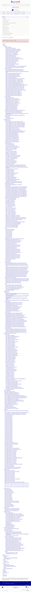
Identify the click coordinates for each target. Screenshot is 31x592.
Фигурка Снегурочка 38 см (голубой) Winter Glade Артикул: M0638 (14, 318)
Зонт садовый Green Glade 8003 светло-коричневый (12, 179)
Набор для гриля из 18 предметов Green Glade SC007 (13, 215)
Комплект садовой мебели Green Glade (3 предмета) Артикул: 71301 (13, 399)
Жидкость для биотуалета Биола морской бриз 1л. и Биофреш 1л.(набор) (15, 78)
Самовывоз (5, 556)
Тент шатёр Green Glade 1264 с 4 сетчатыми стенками (12, 448)
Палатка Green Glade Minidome (9, 491)
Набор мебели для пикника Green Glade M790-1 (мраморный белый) (15, 388)
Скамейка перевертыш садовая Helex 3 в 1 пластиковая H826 (14, 184)
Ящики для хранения (7, 185)
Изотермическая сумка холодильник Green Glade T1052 (13, 254)
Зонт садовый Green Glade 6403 (10, 176)
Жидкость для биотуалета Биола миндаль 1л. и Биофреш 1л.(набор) (14, 81)
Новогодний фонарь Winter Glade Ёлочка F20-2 (12, 309)
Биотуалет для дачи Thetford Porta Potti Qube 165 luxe (13, 57)
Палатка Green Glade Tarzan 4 (8, 497)
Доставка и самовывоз (6, 555)
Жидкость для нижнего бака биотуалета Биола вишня (13, 75)
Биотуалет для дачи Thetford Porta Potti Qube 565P (12, 60)
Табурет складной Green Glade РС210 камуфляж (12, 353)
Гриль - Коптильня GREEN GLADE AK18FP (11, 199)
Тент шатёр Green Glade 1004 (8, 415)
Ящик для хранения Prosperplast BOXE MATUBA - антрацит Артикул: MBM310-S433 (16, 186)
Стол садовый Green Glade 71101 (9, 406)
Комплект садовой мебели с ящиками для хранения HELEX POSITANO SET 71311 (15, 395)
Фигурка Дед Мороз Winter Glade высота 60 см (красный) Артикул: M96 (15, 319)
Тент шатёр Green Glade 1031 (8, 433)
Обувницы (6, 551)
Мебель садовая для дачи (6, 24)
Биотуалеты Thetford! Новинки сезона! (9, 565)
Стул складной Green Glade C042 (10, 376)
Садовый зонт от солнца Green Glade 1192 (11, 154)
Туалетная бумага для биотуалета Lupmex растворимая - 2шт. (14, 92)
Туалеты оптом (23, 13)
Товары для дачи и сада (7, 119)
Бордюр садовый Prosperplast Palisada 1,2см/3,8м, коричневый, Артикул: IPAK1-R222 (17, 273)
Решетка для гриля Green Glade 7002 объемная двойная (13, 223)
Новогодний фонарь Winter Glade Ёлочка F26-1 (12, 305)
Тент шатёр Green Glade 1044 (8, 431)
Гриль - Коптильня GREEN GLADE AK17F (11, 198)
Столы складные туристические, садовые (10, 361)
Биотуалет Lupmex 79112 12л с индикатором (11, 53)
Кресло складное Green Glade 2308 (10, 345)
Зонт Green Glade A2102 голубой (10, 163)
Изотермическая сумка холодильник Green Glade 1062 (13, 250)
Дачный (27, 590)
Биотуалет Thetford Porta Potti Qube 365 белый (12, 59)
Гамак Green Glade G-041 (9, 233)
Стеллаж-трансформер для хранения (8, 33)
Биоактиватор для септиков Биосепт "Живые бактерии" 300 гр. (14, 111)
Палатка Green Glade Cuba (8, 489)
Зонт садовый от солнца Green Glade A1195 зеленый (12, 156)
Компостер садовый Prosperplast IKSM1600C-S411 (12, 136)
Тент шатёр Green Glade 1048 (8, 440)
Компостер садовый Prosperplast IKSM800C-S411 (12, 134)
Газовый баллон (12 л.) (9, 523)
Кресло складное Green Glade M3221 (10, 344)
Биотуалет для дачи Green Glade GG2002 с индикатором (13, 49)
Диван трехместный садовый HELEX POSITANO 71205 (12, 393)
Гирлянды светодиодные (8, 327)
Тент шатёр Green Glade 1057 (8, 434)
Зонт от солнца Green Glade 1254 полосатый (11, 145)
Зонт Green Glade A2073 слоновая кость (11, 160)
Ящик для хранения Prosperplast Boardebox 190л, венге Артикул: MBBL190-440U (16, 196)
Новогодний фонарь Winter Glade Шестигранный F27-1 (13, 307)
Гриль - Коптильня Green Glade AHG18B (11, 212)
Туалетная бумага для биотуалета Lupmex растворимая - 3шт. (14, 93)
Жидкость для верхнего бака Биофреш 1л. (11, 77)
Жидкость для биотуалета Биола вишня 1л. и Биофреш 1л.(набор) (14, 80)
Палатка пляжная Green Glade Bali (9, 506)
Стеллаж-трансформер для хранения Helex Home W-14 (12, 528)
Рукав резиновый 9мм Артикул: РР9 (10, 525)
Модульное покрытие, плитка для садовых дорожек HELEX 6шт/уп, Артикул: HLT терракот (17, 278)
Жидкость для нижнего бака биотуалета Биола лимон (13, 74)
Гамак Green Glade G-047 (9, 234)
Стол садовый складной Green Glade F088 (11, 370)
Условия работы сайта (6, 572)
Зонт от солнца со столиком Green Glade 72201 (12, 157)
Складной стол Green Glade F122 (10, 362)
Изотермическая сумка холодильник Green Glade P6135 (13, 249)
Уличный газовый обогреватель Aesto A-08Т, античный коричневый (15, 515)
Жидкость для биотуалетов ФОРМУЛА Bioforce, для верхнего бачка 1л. (15, 70)
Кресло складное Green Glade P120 (10, 340)
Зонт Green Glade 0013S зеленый (10, 144)
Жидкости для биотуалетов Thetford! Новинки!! (10, 566)
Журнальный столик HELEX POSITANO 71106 (10, 407)
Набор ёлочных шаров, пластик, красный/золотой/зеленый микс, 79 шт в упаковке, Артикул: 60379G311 (16, 297)
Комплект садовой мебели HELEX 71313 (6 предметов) (12, 398)
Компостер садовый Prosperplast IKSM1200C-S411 (12, 135)
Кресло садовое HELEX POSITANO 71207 (10, 391)
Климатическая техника (6, 31)
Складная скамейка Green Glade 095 (10, 379)
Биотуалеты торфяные (8, 96)
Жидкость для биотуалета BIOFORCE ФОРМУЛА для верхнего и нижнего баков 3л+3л (17, 84)
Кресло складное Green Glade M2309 (10, 356)
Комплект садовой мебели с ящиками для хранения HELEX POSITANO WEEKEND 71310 (16, 396)
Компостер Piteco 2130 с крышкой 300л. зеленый (12, 140)
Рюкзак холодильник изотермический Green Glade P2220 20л (14, 240)
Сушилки (5, 567)
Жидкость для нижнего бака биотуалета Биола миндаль (13, 76)
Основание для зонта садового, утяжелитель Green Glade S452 (14, 182)
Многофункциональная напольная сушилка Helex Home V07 (13, 531)
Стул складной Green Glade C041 (10, 375)
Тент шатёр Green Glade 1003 (8, 432)
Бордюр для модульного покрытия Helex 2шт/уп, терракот (13, 281)
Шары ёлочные (7, 292)
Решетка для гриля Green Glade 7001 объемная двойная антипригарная (15, 221)
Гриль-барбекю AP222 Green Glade (10, 203)
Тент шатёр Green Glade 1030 (8, 422)
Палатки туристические (6, 28)
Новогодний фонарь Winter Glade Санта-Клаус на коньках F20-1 (14, 304)
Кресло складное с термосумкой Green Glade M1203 (12, 336)
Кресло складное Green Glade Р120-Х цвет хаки (12, 341)
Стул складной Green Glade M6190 (10, 360)
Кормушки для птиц (5, 30)
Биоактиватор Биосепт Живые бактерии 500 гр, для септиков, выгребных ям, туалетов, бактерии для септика (17, 113)
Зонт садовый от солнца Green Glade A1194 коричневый (13, 155)
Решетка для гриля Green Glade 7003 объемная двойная (13, 222)
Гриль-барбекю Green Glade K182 (10, 202)
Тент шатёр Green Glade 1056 (8, 438)
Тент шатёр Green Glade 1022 (8, 418)
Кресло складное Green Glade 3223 (10, 343)
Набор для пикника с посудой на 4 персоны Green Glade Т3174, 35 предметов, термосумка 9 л (17, 483)
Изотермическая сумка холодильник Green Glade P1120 (13, 256)
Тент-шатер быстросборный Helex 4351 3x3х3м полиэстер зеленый (13, 457)
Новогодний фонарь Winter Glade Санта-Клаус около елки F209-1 (14, 302)
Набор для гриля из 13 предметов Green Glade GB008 (13, 216)
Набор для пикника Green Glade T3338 (10, 473)
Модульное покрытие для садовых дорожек (10, 277)
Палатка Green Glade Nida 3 (8, 493)
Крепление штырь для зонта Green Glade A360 (12, 168)
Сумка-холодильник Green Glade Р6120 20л (11, 248)
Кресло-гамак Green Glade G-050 (10, 230)
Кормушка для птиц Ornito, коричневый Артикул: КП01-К (12, 509)
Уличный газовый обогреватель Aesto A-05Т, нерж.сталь (13, 521)
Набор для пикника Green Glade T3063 (10, 474)
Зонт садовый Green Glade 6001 (10, 169)
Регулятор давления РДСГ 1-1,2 (10, 524)
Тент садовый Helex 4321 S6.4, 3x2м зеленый (10, 452)
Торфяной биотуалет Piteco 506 (10, 97)
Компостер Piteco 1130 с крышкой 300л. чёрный (12, 138)
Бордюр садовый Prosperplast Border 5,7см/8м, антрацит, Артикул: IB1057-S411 (16, 275)
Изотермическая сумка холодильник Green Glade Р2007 (13, 241)
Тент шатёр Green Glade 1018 (8, 417)
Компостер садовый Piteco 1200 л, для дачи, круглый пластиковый (14, 121)
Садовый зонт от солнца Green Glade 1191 (11, 153)
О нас (12, 13)
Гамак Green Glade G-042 (9, 231)
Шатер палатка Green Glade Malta (9, 466)
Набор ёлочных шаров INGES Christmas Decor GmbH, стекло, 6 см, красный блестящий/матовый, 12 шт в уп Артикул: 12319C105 (17, 293)
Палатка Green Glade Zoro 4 (8, 496)
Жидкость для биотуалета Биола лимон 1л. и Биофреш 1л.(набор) (14, 79)
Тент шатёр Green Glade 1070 (8, 439)
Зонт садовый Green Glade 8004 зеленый (11, 180)
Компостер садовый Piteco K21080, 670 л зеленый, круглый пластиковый (15, 126)
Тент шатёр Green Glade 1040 (8, 423)
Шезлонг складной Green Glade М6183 (11, 357)
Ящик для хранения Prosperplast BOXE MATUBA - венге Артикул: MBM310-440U (16, 187)
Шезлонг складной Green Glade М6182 (11, 358)
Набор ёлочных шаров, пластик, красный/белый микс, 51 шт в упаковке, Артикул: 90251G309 (16, 299)
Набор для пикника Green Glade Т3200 (10, 477)
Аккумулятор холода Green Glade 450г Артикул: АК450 (13, 239)
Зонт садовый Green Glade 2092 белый (11, 162)
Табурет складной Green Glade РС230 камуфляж (12, 355)
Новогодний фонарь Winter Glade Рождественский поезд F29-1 (14, 306)
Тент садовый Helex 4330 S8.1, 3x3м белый (10, 455)
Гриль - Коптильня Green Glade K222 (10, 205)
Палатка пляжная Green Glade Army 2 (10, 492)
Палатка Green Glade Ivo (8, 503)
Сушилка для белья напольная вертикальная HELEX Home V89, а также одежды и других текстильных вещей (17, 534)
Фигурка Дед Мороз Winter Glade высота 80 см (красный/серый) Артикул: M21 (16, 326)
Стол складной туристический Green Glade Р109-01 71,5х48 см (14, 380)
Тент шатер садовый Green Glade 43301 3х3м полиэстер (12, 468)
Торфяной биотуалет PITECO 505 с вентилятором (12, 101)
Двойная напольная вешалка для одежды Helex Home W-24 (13, 539)
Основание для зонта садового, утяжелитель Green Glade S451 (14, 181)
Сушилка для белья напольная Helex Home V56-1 (12, 535)
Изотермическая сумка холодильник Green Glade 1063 (13, 251)
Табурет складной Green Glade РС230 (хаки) (11, 354)
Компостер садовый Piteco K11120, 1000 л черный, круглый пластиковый (15, 123)
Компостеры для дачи (8, 120)
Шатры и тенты (6, 409)
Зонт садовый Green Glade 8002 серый (11, 178)
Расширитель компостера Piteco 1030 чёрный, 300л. (12, 139)
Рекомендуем (4, 571)
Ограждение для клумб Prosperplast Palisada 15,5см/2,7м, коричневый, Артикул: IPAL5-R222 (17, 265)
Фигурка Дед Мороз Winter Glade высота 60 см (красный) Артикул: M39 (15, 322)
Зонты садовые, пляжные (8, 142)
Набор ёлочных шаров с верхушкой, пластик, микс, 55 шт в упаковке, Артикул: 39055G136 (17, 300)
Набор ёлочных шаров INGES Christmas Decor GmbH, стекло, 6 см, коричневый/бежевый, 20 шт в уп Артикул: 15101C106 (17, 295)
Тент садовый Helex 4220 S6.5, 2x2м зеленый (10, 451)
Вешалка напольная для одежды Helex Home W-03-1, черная (13, 537)
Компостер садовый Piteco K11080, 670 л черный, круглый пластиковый (15, 125)
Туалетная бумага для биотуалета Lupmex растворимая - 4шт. (14, 94)
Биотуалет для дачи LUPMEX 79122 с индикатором (12, 51)
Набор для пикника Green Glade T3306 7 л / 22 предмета (12, 471)
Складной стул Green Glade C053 (10, 373)
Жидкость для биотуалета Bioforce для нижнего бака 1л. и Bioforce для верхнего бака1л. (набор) (17, 71)
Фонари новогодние (7, 301)
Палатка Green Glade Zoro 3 (8, 495)
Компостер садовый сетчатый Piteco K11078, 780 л (12, 127)
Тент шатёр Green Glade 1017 (8, 416)
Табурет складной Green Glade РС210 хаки (11, 352)
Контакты (8, 13)
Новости (4, 13)
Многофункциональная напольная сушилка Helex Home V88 (13, 532)
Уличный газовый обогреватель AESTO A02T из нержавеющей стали (15, 514)
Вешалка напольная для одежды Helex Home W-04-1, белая (13, 538)
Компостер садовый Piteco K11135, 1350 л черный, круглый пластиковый (15, 124)
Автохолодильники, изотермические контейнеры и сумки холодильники (14, 238)
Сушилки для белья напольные (9, 530)
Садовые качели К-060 (9, 237)
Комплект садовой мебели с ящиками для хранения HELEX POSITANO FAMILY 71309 (15, 397)
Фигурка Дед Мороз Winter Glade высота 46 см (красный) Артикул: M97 (15, 316)
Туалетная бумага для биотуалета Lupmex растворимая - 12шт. (14, 95)
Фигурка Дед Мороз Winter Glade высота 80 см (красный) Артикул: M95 (15, 324)
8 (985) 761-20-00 (15, 7)
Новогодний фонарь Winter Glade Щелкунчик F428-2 (12, 308)
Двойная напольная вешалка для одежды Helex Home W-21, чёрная (14, 550)
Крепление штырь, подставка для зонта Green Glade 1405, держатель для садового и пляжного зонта (17, 167)
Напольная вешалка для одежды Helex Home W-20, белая (13, 549)
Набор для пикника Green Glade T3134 (10, 476)
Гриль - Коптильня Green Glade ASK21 (11, 214)
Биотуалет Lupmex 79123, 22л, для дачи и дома (12, 52)
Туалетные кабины (7, 116)
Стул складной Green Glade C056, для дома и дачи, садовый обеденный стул (16, 378)
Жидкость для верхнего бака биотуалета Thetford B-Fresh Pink (14, 82)
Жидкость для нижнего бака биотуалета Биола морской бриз (14, 73)
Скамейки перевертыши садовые (9, 183)
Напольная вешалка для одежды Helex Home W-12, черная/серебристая (15, 548)
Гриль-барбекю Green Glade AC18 (10, 200)
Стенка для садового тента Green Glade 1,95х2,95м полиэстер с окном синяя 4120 (15, 414)
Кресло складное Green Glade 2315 (10, 335)
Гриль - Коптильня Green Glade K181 (10, 204)
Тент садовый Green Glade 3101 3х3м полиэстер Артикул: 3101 (13, 449)
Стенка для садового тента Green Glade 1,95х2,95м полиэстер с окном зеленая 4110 (16, 413)
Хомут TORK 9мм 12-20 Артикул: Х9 (10, 526)
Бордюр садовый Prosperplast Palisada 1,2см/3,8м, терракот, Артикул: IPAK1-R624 (16, 274)
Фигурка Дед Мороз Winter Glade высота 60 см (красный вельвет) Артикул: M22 (16, 321)
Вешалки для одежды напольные (9, 536)
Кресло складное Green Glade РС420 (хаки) (11, 337)
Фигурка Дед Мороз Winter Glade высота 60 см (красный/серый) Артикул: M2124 (16, 320)
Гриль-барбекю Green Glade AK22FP (10, 201)
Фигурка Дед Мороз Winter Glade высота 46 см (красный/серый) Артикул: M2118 (16, 317)
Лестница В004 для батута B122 (10, 290)
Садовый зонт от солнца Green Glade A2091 (11, 161)
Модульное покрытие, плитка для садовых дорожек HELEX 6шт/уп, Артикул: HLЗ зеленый (17, 279)
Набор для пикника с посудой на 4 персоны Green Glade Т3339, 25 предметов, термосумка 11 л (17, 487)
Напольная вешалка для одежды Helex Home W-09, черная (13, 547)
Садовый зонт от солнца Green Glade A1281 (11, 152)
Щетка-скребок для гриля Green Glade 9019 (11, 220)
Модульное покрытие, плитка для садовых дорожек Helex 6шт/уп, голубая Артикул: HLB (17, 280)
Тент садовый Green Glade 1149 (9, 441)
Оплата (4, 554)
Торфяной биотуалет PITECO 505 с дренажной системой (13, 102)
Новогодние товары (5, 21)
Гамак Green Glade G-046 (9, 236)
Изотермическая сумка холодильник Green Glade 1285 (13, 257)
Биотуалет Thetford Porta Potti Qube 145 (11, 55)
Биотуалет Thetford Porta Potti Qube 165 (11, 56)
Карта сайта (4, 570)
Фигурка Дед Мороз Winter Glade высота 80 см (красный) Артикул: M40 (15, 325)
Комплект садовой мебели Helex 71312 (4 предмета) (11, 408)
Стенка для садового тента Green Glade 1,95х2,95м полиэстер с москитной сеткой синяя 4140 (17, 412)
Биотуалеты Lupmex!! (6, 564)
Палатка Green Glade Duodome (9, 504)
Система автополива (8, 259)
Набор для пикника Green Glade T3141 (10, 475)
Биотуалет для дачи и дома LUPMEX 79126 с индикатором (13, 50)
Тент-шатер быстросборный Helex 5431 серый (11, 450)
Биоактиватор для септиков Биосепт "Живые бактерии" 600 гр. (14, 112)
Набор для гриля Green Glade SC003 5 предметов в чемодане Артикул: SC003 (16, 217)
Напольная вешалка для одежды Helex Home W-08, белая (13, 546)
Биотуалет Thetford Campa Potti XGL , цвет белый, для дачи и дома (14, 58)
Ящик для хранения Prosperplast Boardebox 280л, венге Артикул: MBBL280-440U (16, 195)
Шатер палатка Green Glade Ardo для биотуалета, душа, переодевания (15, 67)
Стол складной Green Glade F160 (10, 372)
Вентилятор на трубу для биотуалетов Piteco (11, 109)
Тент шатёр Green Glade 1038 (8, 430)
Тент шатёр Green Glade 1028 (8, 420)
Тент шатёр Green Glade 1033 (8, 421)
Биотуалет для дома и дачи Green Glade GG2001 (12, 54)
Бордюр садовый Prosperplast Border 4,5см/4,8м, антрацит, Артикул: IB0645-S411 (16, 276)
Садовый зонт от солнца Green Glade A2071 (11, 158)
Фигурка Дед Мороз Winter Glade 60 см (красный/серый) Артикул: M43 (15, 323)
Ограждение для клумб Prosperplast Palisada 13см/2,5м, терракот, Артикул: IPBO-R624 (17, 272)
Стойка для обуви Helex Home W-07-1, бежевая (12, 552)
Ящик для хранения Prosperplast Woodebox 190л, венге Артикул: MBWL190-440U (16, 194)
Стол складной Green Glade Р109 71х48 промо (12, 381)
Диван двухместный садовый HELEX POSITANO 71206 (11, 392)
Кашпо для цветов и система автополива (10, 258)
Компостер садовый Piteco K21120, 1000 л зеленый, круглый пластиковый (15, 122)
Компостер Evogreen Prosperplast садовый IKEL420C (12, 137)
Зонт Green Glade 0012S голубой (10, 143)
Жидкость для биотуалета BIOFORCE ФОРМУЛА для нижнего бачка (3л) (15, 83)
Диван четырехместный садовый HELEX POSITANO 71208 (12, 394)
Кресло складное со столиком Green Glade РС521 (12, 339)
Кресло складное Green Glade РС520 (10, 338)
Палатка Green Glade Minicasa (9, 490)
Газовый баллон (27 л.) (9, 522)
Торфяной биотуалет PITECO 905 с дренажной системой (13, 99)
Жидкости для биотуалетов (8, 68)
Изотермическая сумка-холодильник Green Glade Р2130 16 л (13, 252)
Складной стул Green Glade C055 (10, 377)
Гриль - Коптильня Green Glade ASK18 (11, 213)
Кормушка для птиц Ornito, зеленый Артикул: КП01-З (12, 510)
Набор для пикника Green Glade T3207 (10, 472)
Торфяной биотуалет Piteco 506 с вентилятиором (12, 98)
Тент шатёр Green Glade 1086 (8, 436)
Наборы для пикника (5, 27)
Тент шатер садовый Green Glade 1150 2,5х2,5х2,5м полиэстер (13, 467)
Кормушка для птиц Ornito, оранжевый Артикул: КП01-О (12, 508)
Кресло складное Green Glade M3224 (10, 342)
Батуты (6, 283)
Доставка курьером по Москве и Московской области (11, 557)
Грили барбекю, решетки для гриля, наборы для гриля (12, 197)
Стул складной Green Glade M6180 (10, 359)
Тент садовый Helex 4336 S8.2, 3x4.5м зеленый (11, 458)
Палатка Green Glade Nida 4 (8, 494)
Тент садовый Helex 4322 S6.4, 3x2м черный (10, 454)
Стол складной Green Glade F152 (10, 363)
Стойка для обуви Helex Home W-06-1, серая (11, 553)
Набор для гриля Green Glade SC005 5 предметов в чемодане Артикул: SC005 (16, 218)
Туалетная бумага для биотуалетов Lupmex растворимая (13, 91)
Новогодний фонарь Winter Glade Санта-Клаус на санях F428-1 (14, 303)
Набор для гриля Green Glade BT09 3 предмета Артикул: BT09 (14, 219)
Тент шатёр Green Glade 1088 (8, 435)
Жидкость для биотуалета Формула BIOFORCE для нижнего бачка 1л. (15, 69)
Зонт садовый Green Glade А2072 (10, 159)
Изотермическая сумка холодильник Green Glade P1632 (13, 255)
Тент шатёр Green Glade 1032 (8, 419)
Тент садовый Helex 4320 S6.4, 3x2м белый (10, 453)
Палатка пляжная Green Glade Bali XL (9, 505)
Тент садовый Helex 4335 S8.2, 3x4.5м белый (10, 459)
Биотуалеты (4, 18)
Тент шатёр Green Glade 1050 (8, 437)
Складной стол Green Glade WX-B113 (10, 371)
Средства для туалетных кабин (10, 118)
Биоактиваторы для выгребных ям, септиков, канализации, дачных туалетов (15, 110)
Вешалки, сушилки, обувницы (7, 34)
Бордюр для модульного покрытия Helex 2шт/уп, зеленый (13, 282)
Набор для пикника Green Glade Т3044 (10, 470)
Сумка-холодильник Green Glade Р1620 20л (11, 253)
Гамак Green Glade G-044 (9, 235)
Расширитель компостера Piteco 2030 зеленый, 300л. (12, 141)
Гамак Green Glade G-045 (9, 232)
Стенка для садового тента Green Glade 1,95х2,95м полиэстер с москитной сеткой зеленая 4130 (16, 410)
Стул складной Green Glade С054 (10, 374)
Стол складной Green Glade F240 (10, 389)
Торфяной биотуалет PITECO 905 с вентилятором (12, 100)
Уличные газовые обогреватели (9, 512)
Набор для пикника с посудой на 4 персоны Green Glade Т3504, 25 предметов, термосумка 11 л (17, 485)
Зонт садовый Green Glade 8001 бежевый (11, 177)
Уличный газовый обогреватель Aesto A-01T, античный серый (14, 513)
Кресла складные (7, 334)
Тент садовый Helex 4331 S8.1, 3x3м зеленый (10, 456)
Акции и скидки (16, 13)
